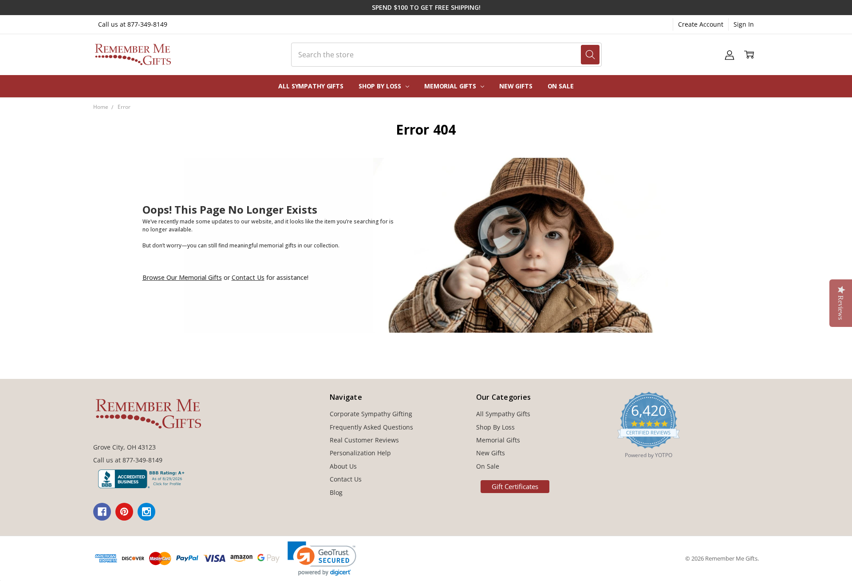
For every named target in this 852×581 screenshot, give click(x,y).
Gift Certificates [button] (515, 486)
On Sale (561, 86)
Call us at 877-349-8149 (132, 24)
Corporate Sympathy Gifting (371, 414)
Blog (336, 492)
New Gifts (515, 86)
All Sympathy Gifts (310, 86)
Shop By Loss (381, 86)
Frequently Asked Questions (371, 427)
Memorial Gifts (451, 86)
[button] (322, 559)
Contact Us (248, 277)
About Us (343, 466)
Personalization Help (360, 453)
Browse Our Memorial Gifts (182, 277)
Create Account (700, 24)
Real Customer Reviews (364, 440)
